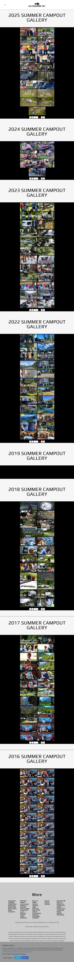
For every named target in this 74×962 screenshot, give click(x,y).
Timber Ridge (12, 904)
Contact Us (60, 904)
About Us (60, 902)
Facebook (35, 918)
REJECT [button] (25, 957)
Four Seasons (36, 913)
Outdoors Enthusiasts (36, 915)
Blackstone (11, 905)
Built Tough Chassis (36, 910)
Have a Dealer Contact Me (24, 909)
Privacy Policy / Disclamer (61, 909)
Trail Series (11, 911)
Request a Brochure (23, 906)
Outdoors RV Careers (61, 906)
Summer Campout (35, 904)
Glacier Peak (12, 907)
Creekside (11, 902)
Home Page (60, 915)
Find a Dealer (24, 904)
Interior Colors (22, 915)
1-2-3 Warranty (23, 912)
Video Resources (35, 907)
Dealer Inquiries (59, 912)
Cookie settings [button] (8, 957)
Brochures (23, 918)
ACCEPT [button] (17, 957)
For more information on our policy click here (17, 951)
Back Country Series (12, 909)
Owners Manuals (47, 903)
